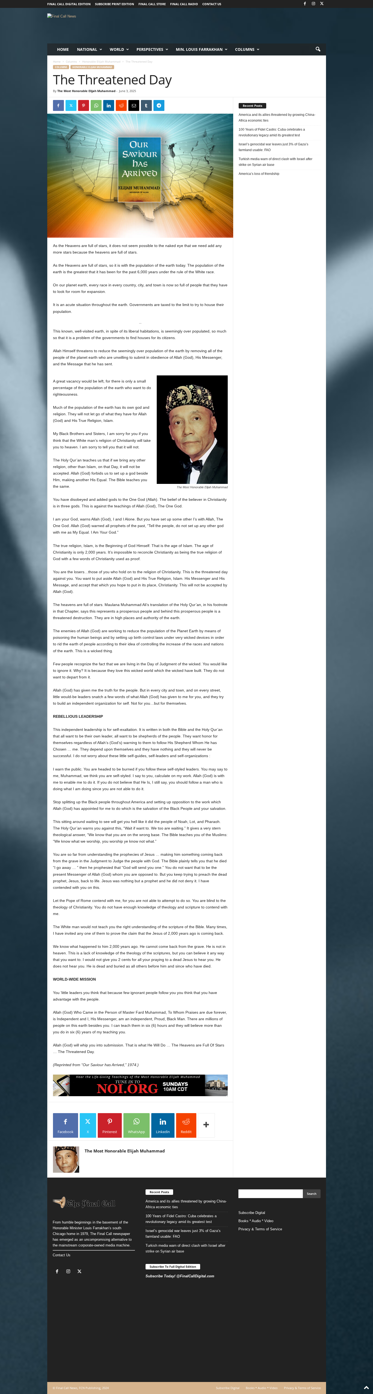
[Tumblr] (146, 105)
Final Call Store (152, 4)
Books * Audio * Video (255, 1221)
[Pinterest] (83, 105)
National (87, 49)
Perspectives (150, 49)
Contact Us (61, 1255)
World (117, 49)
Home (63, 49)
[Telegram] (158, 105)
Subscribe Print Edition (114, 4)
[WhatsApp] (96, 105)
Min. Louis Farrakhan (199, 49)
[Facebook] (305, 4)
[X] (322, 4)
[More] (206, 1125)
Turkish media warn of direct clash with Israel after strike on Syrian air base (275, 162)
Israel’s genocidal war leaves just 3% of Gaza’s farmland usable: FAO (273, 147)
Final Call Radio (184, 4)
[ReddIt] (121, 105)
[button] (318, 49)
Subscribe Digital (251, 1213)
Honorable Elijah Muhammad (101, 61)
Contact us (211, 4)
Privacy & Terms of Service (260, 1229)
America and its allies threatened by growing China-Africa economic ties (277, 117)
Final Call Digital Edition (69, 4)
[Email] (133, 105)
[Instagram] (313, 4)
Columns (244, 49)
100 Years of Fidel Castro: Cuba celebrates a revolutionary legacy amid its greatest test (272, 132)
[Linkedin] (108, 105)
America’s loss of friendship (259, 174)
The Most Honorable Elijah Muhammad (86, 91)
